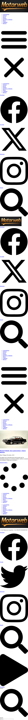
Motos (4, 20)
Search (1, 688)
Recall (4, 17)
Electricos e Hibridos (7, 19)
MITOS (4, 23)
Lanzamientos (6, 14)
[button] (14, 53)
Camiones (5, 22)
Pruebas (4, 18)
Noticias (5, 15)
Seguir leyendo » (4, 462)
